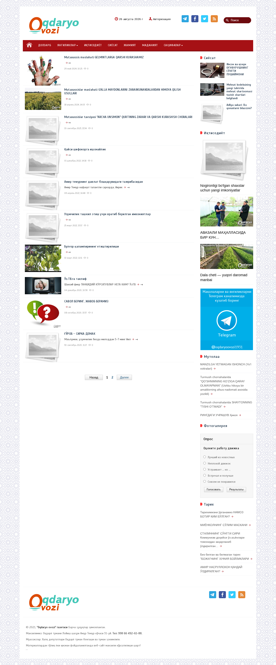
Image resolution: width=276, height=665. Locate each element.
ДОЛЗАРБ (44, 45)
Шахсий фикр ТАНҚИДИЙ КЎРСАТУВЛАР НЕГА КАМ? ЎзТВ (100, 284)
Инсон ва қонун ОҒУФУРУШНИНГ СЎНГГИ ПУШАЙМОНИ (237, 69)
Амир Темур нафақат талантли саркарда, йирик (93, 187)
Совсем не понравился (221, 481)
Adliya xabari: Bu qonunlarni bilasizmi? (239, 106)
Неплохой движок (219, 463)
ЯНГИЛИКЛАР (66, 45)
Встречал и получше (220, 475)
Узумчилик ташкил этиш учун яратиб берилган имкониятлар (107, 214)
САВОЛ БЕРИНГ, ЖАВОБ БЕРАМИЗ (86, 301)
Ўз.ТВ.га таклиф (75, 279)
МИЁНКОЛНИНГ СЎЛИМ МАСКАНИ (223, 525)
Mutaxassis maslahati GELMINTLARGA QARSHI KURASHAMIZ (104, 57)
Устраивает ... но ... (219, 469)
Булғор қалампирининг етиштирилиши (91, 246)
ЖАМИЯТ (130, 45)
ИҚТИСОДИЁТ (93, 45)
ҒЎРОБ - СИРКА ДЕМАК (79, 334)
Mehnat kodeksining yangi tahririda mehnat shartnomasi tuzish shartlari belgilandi (239, 91)
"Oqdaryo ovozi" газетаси (52, 627)
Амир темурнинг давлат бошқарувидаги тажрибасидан (103, 182)
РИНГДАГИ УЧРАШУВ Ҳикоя (219, 415)
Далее (124, 377)
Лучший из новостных (221, 457)
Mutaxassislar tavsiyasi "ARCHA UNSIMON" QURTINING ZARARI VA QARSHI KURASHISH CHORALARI (128, 117)
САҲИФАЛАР (172, 45)
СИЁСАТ (113, 45)
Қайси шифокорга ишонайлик (85, 149)
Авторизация (162, 19)
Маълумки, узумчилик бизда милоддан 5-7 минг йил (97, 339)
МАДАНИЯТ (150, 45)
